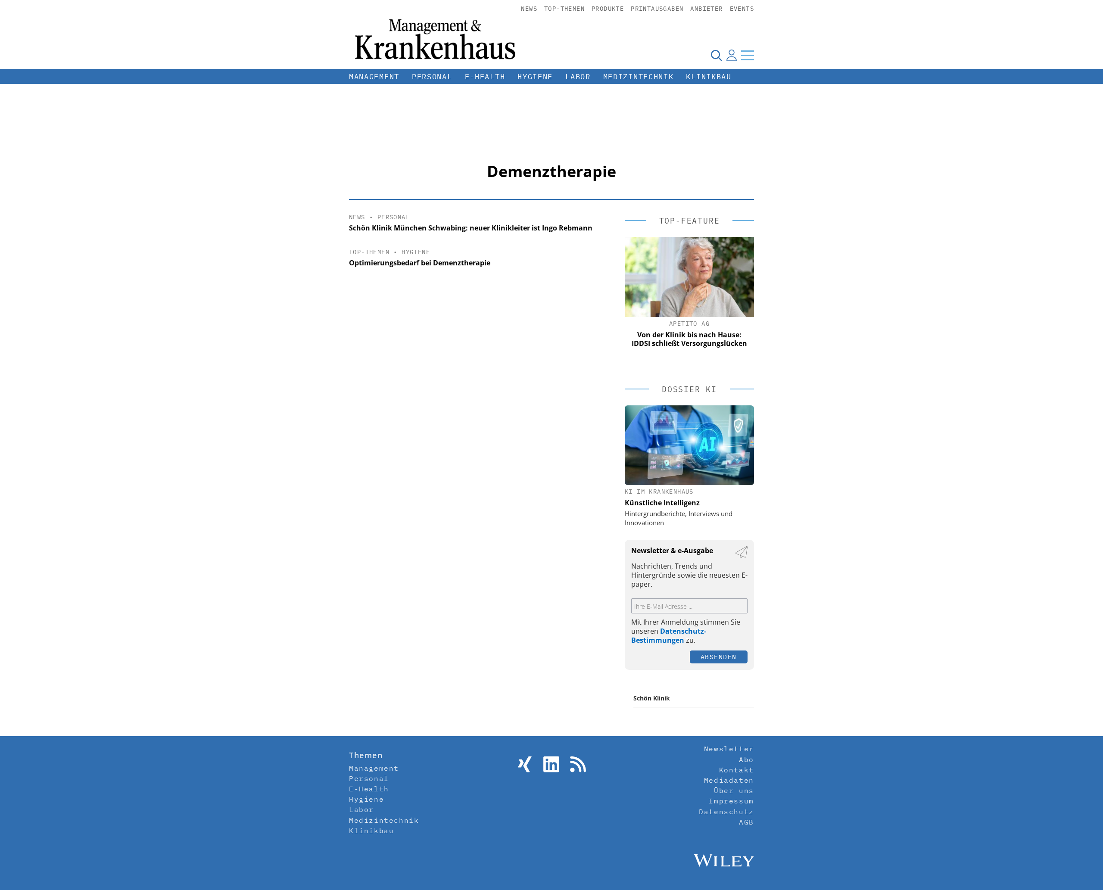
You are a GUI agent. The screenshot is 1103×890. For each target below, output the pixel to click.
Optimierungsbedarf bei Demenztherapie (419, 263)
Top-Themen (564, 8)
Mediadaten (729, 780)
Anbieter (706, 8)
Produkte (608, 8)
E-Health (485, 76)
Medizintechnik (638, 76)
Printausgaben (657, 8)
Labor (578, 76)
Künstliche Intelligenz (662, 502)
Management (374, 76)
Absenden (719, 657)
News (529, 8)
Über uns (734, 790)
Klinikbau (708, 76)
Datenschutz (726, 811)
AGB (746, 822)
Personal (432, 76)
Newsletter (729, 748)
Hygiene (535, 76)
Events (742, 8)
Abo (746, 759)
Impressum (731, 801)
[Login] (731, 55)
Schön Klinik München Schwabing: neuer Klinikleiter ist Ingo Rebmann (470, 228)
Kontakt (736, 770)
